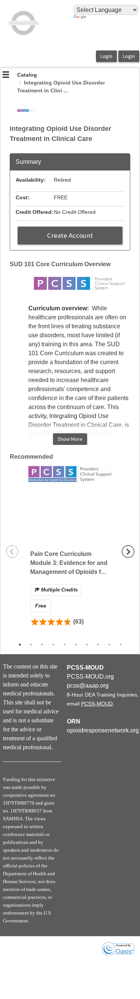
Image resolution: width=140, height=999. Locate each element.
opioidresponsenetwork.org (103, 730)
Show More (70, 439)
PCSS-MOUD (97, 704)
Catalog (27, 75)
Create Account (70, 235)
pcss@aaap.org (88, 685)
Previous (12, 551)
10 (120, 644)
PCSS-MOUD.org (90, 676)
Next (128, 551)
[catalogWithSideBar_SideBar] (6, 75)
